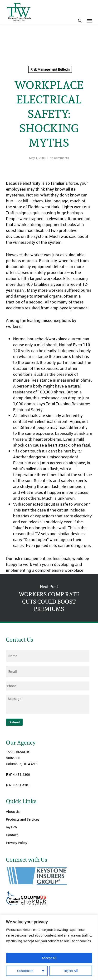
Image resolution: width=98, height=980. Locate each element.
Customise (25, 970)
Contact (12, 835)
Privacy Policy (16, 842)
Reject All (71, 970)
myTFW (11, 827)
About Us (13, 811)
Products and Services (22, 819)
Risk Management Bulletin (50, 69)
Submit (14, 722)
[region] (49, 947)
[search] (79, 20)
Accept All (49, 958)
